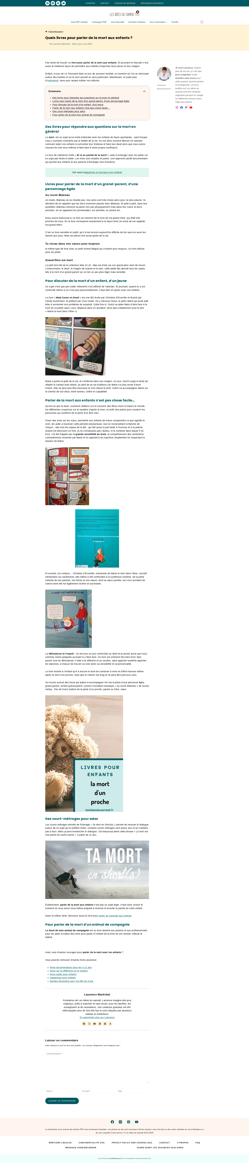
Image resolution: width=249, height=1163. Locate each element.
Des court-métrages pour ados (68, 111)
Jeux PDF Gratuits (79, 22)
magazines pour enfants (63, 977)
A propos (90, 3)
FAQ (198, 1143)
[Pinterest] (58, 3)
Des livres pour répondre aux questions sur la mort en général (85, 97)
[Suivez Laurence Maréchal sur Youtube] (94, 1023)
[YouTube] (63, 3)
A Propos (183, 1143)
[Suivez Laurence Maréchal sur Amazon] (110, 1023)
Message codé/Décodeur (80, 1147)
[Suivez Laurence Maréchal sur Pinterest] (105, 1023)
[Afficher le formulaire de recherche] (202, 22)
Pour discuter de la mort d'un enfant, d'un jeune (77, 104)
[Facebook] (47, 3)
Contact (104, 3)
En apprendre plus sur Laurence (97, 1017)
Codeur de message (125, 3)
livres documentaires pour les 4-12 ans (71, 967)
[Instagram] (53, 3)
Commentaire (54, 1054)
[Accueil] (46, 31)
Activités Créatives (136, 22)
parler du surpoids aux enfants (115, 915)
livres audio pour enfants (63, 974)
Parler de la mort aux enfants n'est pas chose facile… (81, 108)
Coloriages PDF (99, 22)
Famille (174, 22)
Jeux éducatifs (117, 22)
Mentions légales (60, 1143)
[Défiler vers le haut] (242, 1153)
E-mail (86, 1091)
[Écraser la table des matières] (144, 91)
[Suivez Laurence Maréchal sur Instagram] (89, 1023)
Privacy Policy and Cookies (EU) (132, 1143)
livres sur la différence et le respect (69, 971)
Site (120, 1091)
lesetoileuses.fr (116, 1158)
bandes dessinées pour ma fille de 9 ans (72, 981)
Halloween (52, 80)
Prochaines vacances (152, 3)
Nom (49, 1091)
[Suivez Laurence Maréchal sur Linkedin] (100, 1023)
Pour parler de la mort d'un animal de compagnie (78, 115)
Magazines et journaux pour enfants (103, 172)
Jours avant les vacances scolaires (160, 1147)
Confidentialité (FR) (92, 1143)
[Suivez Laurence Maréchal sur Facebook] (84, 1023)
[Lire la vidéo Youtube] (97, 870)
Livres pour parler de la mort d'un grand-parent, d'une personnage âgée (90, 101)
